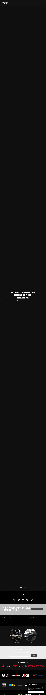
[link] (5, 2)
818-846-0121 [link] (23, 587)
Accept (36, 691)
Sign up (34, 655)
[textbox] (19, 655)
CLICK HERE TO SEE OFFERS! (37, 609)
